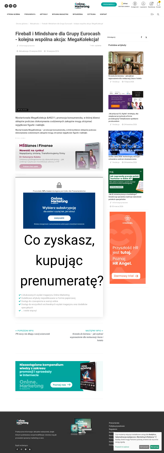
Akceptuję (154, 447)
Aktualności (34, 24)
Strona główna (21, 24)
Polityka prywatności (117, 426)
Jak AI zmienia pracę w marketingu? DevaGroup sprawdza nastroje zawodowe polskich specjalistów (125, 196)
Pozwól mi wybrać (122, 447)
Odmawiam (144, 447)
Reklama (112, 442)
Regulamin (113, 429)
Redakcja (115, 82)
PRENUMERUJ (109, 4)
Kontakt (112, 432)
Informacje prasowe (27, 46)
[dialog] (138, 441)
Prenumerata (114, 423)
